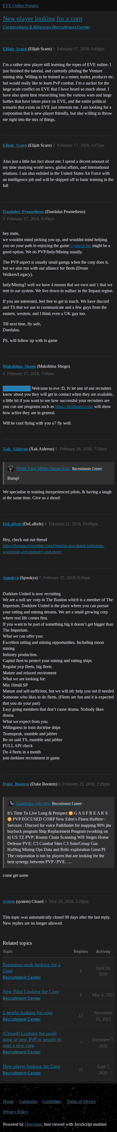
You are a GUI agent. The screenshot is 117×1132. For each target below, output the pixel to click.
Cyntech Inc (80, 245)
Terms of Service (81, 1101)
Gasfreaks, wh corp (33, 803)
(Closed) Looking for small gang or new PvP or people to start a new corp (32, 1039)
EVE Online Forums (20, 5)
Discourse (33, 1124)
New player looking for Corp (31, 1066)
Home (8, 1101)
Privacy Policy (15, 1111)
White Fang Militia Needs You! (43, 468)
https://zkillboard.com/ (74, 406)
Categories (28, 1101)
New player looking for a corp (42, 18)
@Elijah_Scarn (16, 388)
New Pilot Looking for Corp (31, 991)
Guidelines (52, 1101)
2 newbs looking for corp (28, 1012)
